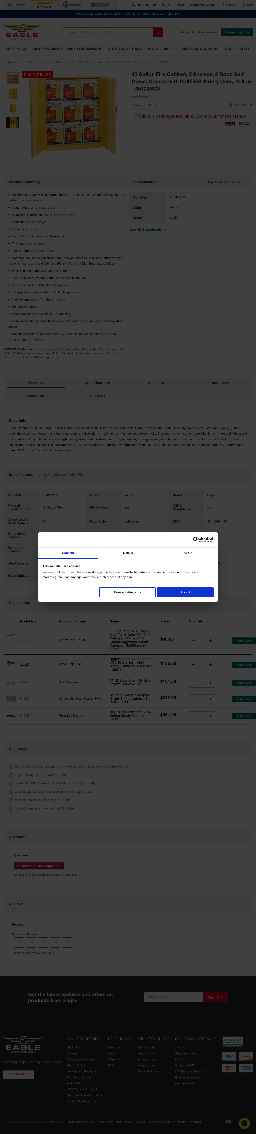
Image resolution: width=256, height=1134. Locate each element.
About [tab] (188, 553)
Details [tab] (128, 553)
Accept (185, 592)
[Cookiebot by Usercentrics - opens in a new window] (196, 540)
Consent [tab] (68, 553)
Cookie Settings (125, 592)
